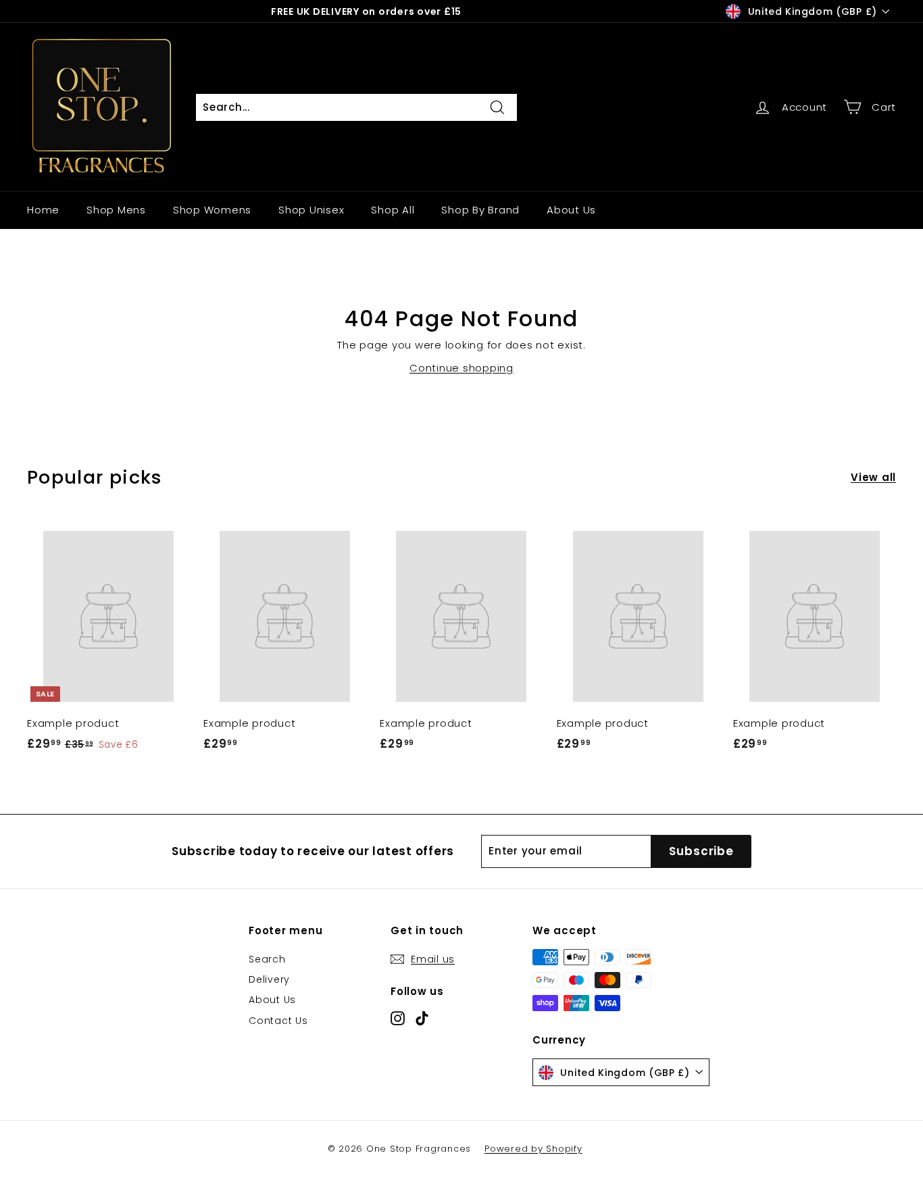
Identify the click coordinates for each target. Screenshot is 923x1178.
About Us (571, 210)
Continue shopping (461, 368)
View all (873, 477)
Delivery (269, 979)
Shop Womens (212, 210)
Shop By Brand (480, 210)
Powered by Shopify (533, 1148)
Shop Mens (116, 210)
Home (43, 210)
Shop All (392, 210)
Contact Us (278, 1020)
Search (267, 959)
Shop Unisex (311, 210)
